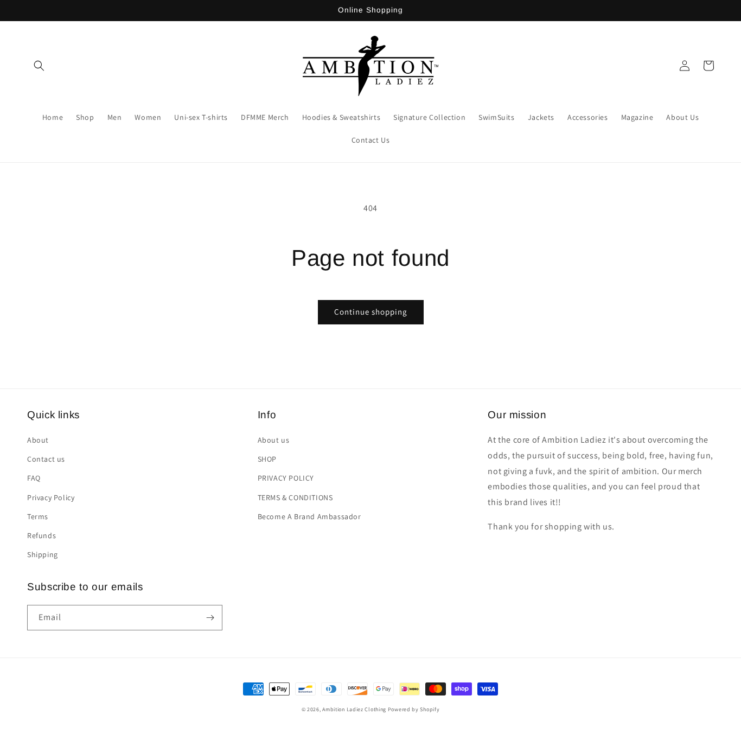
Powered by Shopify (414, 709)
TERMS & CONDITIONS (295, 497)
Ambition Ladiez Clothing (354, 709)
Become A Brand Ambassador (309, 516)
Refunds (41, 535)
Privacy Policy (50, 497)
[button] (39, 66)
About (38, 440)
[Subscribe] (210, 617)
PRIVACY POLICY (286, 478)
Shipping (42, 554)
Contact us (46, 459)
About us (274, 440)
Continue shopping (370, 312)
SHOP (267, 459)
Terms (37, 516)
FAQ (34, 478)
